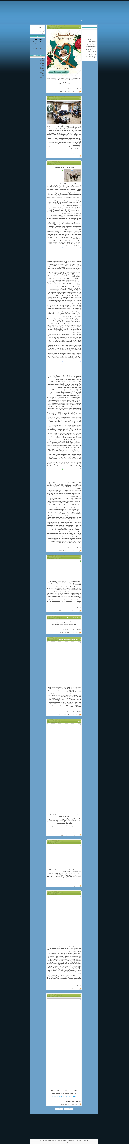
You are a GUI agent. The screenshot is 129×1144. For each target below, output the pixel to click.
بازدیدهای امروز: (93, 39)
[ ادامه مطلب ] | (78, 88)
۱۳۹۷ (43, 72)
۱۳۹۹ (43, 69)
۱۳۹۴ (43, 77)
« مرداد (43, 52)
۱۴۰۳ (43, 62)
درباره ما (81, 20)
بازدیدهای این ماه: (92, 48)
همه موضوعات (63, 629)
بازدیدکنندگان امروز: (92, 41)
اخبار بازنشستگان (42, 27)
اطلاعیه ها (68, 88)
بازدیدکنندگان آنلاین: (92, 38)
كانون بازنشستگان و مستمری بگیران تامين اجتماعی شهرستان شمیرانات (56, 1140)
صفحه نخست (89, 20)
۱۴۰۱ (43, 65)
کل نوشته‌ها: (93, 54)
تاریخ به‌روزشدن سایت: (91, 56)
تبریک (79, 995)
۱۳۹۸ (43, 70)
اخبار (80, 27)
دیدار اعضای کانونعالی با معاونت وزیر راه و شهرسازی (70, 639)
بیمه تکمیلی (43, 30)
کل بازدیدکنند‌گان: (92, 53)
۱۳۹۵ (43, 75)
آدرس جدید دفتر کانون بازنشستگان (74, 617)
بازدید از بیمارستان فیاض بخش (75, 162)
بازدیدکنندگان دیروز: (92, 44)
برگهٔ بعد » (59, 1109)
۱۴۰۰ (43, 67)
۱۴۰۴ (43, 60)
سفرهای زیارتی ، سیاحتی (40, 31)
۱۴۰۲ (43, 64)
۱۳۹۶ (43, 74)
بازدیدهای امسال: (92, 49)
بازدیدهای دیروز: (93, 43)
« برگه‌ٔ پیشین (68, 1109)
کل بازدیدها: (93, 51)
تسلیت (79, 721)
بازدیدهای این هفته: (92, 46)
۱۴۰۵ (43, 59)
